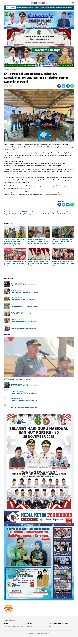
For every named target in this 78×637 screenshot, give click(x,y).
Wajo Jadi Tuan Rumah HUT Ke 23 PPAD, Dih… (24, 408)
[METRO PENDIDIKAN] (39, 2)
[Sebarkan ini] (59, 86)
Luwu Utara (14, 305)
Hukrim (13, 398)
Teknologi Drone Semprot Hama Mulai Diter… (24, 314)
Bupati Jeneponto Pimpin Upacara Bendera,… (24, 292)
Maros (12, 297)
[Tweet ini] (63, 86)
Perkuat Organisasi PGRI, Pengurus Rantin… (24, 393)
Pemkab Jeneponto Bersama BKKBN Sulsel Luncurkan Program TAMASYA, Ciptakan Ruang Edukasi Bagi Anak (19, 212)
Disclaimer (30, 623)
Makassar (13, 319)
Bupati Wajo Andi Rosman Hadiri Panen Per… (24, 328)
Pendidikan (14, 384)
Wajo (12, 327)
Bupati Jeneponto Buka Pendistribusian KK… (24, 285)
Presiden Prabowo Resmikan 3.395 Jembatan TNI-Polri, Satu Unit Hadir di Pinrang (39, 263)
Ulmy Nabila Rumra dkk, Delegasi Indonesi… (24, 321)
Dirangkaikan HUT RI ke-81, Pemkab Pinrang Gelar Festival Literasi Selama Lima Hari (63, 263)
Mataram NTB (14, 391)
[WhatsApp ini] (72, 86)
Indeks (51, 626)
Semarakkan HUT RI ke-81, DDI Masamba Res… (25, 307)
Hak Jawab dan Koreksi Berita (13, 626)
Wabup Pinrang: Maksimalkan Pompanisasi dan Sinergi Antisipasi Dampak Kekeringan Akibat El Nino (38, 241)
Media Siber (30, 626)
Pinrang (13, 312)
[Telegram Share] (68, 86)
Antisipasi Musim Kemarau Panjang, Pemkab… (18, 380)
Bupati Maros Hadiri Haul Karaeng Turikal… (23, 299)
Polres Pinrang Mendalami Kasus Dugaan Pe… (24, 400)
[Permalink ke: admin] (6, 86)
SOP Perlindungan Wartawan (58, 623)
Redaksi (6, 623)
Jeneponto (14, 283)
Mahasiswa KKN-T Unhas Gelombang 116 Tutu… (25, 386)
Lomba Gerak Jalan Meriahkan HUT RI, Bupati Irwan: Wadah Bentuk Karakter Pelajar (15, 263)
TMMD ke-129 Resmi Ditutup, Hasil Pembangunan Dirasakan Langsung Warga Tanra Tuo (62, 241)
